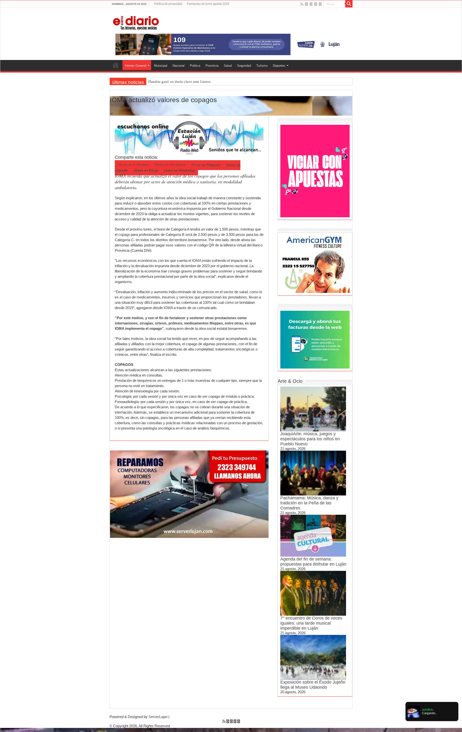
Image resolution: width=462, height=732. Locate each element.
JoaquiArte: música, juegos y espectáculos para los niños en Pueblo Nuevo (310, 438)
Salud (228, 65)
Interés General (135, 65)
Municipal (160, 65)
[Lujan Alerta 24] (231, 44)
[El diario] (136, 22)
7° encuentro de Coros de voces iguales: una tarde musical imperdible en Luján (311, 623)
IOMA (196, 260)
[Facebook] (306, 4)
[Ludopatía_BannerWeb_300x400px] (315, 171)
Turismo (262, 65)
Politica (195, 65)
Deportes (279, 65)
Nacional (179, 65)
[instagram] (320, 4)
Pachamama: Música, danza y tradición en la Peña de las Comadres (309, 502)
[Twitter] (311, 4)
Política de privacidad (168, 4)
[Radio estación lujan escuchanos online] (189, 137)
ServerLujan (157, 717)
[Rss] (302, 4)
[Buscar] (349, 3)
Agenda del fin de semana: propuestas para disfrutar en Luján (313, 562)
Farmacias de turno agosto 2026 (208, 4)
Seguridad (244, 65)
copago (124, 234)
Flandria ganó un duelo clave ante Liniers (179, 82)
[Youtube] (315, 4)
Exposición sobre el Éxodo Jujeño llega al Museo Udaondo (312, 685)
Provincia (211, 65)
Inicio (115, 65)
